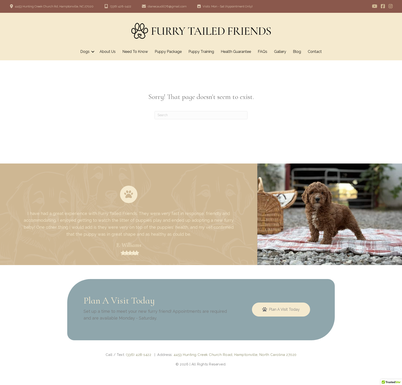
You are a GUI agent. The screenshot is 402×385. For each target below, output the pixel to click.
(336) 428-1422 (138, 355)
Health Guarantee (236, 51)
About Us (108, 51)
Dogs (85, 51)
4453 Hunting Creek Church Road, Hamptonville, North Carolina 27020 (235, 355)
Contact (315, 51)
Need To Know (135, 51)
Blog (297, 51)
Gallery (280, 51)
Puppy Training (201, 51)
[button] (93, 52)
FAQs (262, 51)
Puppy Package (168, 51)
